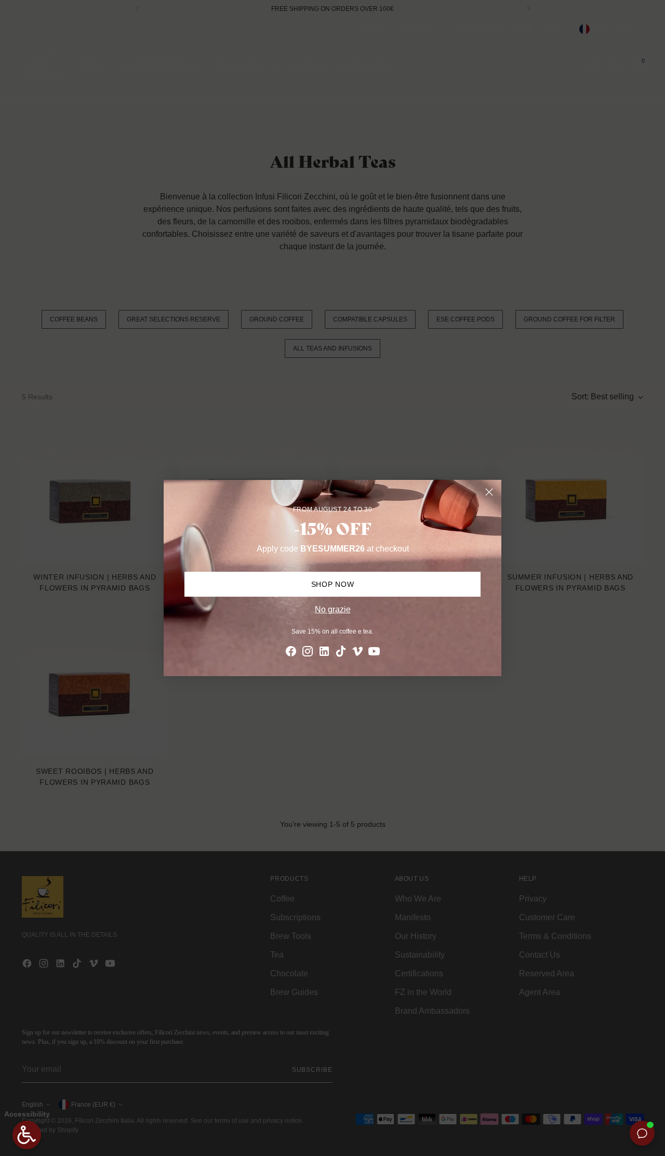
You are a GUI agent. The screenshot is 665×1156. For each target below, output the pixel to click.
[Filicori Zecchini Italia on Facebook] (291, 653)
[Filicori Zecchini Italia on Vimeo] (357, 653)
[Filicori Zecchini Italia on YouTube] (374, 653)
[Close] (489, 492)
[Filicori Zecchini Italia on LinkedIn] (324, 653)
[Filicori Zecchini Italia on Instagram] (307, 653)
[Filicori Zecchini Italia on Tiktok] (341, 653)
